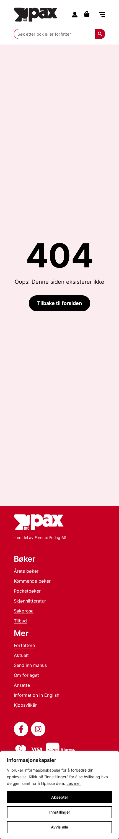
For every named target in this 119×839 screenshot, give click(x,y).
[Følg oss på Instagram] (38, 729)
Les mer (73, 783)
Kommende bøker (32, 581)
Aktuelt (21, 655)
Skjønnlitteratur (30, 601)
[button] (102, 15)
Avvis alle (59, 827)
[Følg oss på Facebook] (21, 729)
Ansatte (22, 685)
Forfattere (24, 645)
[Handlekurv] (88, 14)
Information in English (36, 695)
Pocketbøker (27, 591)
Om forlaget (26, 675)
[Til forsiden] (36, 14)
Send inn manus (30, 665)
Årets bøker (26, 571)
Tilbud (20, 621)
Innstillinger (59, 812)
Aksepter (59, 797)
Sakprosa (23, 611)
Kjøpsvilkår (25, 705)
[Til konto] (74, 14)
